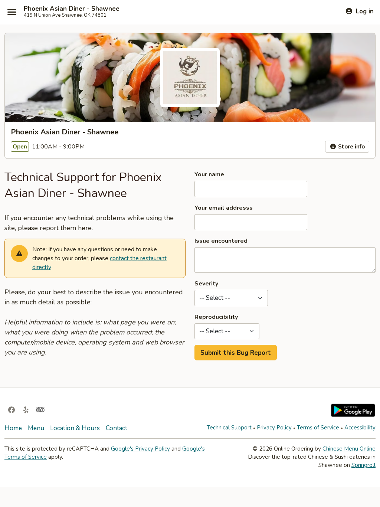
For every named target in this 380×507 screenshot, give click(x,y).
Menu (36, 428)
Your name (209, 174)
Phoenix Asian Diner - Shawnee (71, 9)
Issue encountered (221, 241)
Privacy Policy (274, 427)
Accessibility (360, 427)
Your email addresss (223, 208)
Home (13, 428)
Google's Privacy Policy (140, 448)
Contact (116, 428)
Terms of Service (318, 427)
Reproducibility (216, 317)
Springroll (363, 465)
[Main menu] (12, 12)
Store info (351, 146)
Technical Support (229, 427)
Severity (206, 283)
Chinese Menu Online (349, 448)
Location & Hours (75, 428)
